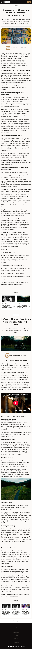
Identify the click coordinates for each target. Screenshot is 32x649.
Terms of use (16, 632)
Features (16, 315)
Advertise (16, 638)
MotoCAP (11, 576)
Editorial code (16, 630)
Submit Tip (16, 642)
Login (29, 2)
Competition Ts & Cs (16, 627)
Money (16, 6)
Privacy (16, 635)
